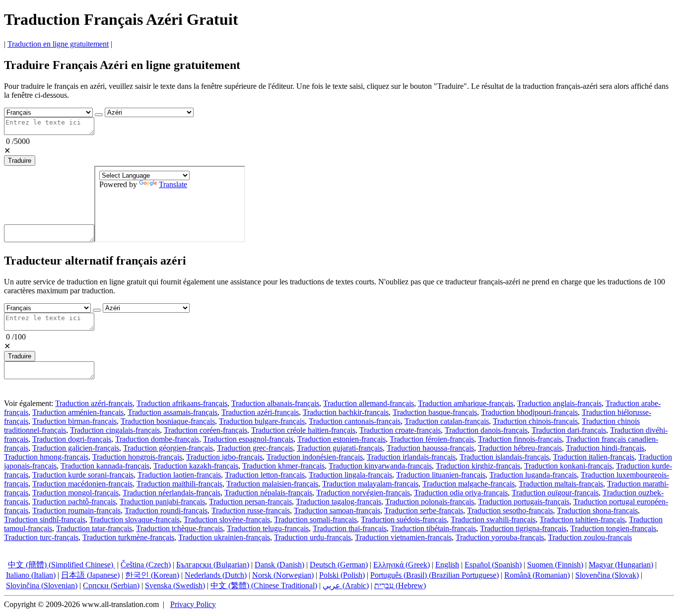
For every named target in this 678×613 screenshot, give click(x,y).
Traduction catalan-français (447, 421)
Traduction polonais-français (429, 501)
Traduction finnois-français (520, 439)
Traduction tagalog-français (338, 501)
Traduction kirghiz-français (478, 466)
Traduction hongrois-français (137, 457)
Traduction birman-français (74, 421)
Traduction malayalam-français (370, 483)
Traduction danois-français (486, 430)
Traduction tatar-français (94, 528)
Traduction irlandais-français (411, 457)
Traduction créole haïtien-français (303, 430)
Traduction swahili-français (493, 519)
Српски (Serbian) (111, 585)
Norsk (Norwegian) (283, 575)
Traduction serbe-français (423, 510)
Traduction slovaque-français (134, 519)
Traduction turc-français (41, 537)
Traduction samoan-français (337, 510)
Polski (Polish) (342, 575)
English (447, 564)
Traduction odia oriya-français (461, 492)
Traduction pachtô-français (74, 501)
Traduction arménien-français (78, 412)
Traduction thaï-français (350, 528)
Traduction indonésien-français (315, 457)
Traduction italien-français (593, 457)
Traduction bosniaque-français (168, 421)
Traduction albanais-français (275, 403)
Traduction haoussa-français (430, 448)
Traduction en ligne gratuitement (58, 44)
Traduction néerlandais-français (171, 492)
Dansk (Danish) (279, 564)
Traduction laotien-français (179, 475)
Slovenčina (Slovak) (607, 575)
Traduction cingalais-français (115, 430)
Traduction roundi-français (166, 510)
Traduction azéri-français (94, 403)
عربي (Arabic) (346, 585)
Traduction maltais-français (561, 483)
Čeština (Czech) (146, 564)
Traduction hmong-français (46, 457)
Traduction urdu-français (312, 537)
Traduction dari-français (569, 430)
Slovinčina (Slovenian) (41, 585)
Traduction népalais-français (268, 492)
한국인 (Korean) (152, 575)
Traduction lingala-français (350, 475)
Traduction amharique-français (465, 403)
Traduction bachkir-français (346, 412)
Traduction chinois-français (535, 421)
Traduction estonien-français (341, 439)
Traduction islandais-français (504, 457)
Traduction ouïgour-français (555, 492)
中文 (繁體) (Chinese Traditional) (263, 585)
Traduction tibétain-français (433, 528)
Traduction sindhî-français (44, 519)
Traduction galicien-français (75, 448)
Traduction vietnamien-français (403, 537)
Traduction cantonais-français (355, 421)
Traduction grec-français (255, 448)
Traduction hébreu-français (520, 448)
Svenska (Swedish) (175, 585)
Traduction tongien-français (613, 528)
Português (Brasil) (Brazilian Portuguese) (434, 575)
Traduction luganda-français (533, 475)
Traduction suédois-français (404, 519)
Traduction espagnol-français (248, 439)
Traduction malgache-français (468, 483)
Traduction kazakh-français (195, 466)
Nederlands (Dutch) (216, 575)
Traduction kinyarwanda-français (380, 466)
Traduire (19, 160)
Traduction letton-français (265, 475)
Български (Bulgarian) (212, 564)
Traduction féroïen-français (432, 439)
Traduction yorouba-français (500, 537)
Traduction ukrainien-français (224, 537)
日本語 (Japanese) (90, 575)
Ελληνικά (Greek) (401, 564)
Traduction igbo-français (224, 457)
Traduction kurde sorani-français (83, 475)
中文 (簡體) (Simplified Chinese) (61, 564)
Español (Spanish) (493, 564)
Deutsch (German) (339, 564)
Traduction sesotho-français (510, 510)
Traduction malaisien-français (272, 483)
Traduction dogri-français (71, 439)
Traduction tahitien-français (582, 519)
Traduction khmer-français (283, 466)
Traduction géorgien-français (168, 448)
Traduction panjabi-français (162, 501)
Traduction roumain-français (76, 510)
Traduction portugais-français (523, 501)
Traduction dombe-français (157, 439)
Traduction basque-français (435, 412)
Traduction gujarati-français (340, 448)
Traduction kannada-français (105, 466)
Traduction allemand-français (368, 403)
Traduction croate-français (400, 430)
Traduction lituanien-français (440, 475)
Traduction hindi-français (605, 448)
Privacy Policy (193, 604)
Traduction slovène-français (227, 519)
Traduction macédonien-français (82, 483)
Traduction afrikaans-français (181, 403)
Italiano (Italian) (31, 575)
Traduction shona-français (597, 510)
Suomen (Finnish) (555, 564)
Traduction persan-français (250, 501)
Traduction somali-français (315, 519)
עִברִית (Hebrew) (400, 585)
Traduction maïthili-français (179, 483)
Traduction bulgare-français (262, 421)
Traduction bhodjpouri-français (529, 412)
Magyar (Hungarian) (621, 564)
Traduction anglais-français (559, 403)
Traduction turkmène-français (128, 537)
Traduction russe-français (250, 510)
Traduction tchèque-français (179, 528)
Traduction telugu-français (268, 528)
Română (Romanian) (537, 575)
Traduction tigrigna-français (523, 528)
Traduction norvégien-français (363, 492)
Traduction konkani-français (568, 466)
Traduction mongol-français (75, 492)
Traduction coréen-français (205, 430)
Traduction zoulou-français (590, 537)
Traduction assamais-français (172, 412)
